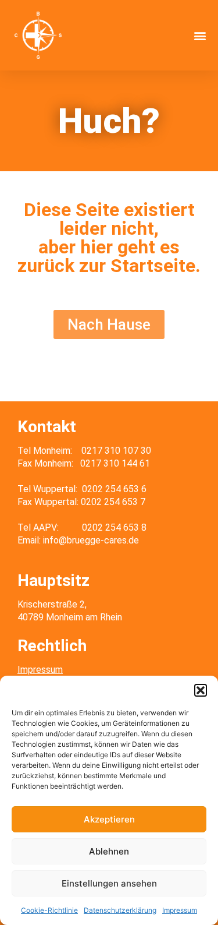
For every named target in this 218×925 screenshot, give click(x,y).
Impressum (179, 910)
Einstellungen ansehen (109, 883)
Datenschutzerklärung (120, 910)
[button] (200, 690)
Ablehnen (109, 851)
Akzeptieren (109, 819)
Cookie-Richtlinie (49, 910)
